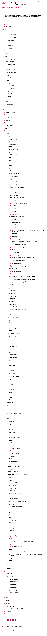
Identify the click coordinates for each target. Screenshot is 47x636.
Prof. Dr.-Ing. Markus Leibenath (15, 480)
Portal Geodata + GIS (10, 91)
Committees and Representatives (11, 112)
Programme (11, 314)
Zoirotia (11, 368)
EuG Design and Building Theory (13, 320)
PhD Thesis (12, 558)
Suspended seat (12, 367)
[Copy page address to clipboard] (15, 620)
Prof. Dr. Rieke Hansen (13, 426)
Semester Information (9, 598)
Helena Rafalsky (13, 296)
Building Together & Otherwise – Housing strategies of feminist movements (22, 279)
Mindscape (13, 445)
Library (12, 627)
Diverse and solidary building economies (18, 260)
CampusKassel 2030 (13, 354)
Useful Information (10, 106)
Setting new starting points (14, 284)
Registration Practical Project (11, 64)
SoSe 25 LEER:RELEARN (14, 195)
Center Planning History (14, 459)
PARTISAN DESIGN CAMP (15, 206)
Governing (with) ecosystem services (16, 499)
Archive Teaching (13, 144)
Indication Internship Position (11, 66)
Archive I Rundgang (10, 576)
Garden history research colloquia (15, 461)
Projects (10, 392)
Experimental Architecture (12, 34)
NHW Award (9, 77)
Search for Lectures (14, 626)
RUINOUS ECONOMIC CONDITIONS (17, 221)
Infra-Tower (12, 370)
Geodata (9, 96)
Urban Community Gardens (15, 453)
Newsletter (7, 600)
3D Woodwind (12, 371)
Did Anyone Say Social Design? (16, 246)
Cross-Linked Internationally (10, 27)
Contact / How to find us (13, 357)
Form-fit (11, 378)
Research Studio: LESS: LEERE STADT (17, 255)
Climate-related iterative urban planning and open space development (22, 541)
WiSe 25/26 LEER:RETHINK (14, 184)
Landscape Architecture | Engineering (14, 466)
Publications (11, 160)
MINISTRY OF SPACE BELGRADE (16, 225)
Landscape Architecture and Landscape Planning (13, 413)
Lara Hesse (12, 301)
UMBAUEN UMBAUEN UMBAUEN (16, 186)
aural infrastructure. (14, 176)
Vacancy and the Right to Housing (16, 179)
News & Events (11, 141)
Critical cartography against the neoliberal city (18, 244)
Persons (8, 400)
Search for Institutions (4, 628)
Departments (9, 133)
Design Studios (12, 386)
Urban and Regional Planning (11, 606)
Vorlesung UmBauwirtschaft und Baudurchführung (19, 266)
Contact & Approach (10, 402)
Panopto (13, 630)
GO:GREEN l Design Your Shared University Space (19, 213)
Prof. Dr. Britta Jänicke (14, 527)
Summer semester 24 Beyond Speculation (17, 216)
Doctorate (7, 51)
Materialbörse (9, 83)
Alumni (7, 107)
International (8, 120)
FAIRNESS (12, 552)
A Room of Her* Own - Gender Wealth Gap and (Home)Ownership (20, 281)
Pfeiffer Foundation (10, 125)
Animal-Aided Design (14, 451)
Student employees (13, 491)
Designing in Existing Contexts (13, 317)
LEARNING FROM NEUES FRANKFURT (17, 202)
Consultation (12, 389)
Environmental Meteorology (12, 520)
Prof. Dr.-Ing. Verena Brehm (14, 339)
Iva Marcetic (12, 291)
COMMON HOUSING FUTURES (16, 198)
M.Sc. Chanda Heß (13, 432)
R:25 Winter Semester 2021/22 (13, 592)
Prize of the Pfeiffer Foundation (12, 72)
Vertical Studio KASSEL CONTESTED (17, 236)
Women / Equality (8, 114)
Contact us (11, 463)
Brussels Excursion (14, 190)
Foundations (8, 123)
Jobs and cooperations (14, 557)
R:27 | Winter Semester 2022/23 (13, 589)
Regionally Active (8, 26)
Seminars (11, 384)
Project (11, 538)
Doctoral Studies (11, 157)
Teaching (9, 94)
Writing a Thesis (13, 435)
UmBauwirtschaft (14, 233)
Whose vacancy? (14, 192)
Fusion (7, 571)
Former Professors (8, 568)
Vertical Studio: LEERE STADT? (16, 252)
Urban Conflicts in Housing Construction (17, 273)
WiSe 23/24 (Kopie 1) (13, 328)
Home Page (10, 93)
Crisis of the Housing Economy (16, 271)
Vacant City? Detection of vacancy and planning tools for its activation (21, 282)
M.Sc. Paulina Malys (13, 488)
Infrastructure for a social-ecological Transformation (19, 247)
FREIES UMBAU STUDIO (15, 214)
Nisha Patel (12, 531)
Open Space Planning (11, 419)
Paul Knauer (12, 299)
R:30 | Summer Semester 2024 (13, 584)
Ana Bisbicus (12, 295)
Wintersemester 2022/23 (14, 268)
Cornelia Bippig (12, 490)
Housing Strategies (11, 50)
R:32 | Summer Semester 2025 (13, 581)
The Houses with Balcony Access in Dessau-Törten (18, 155)
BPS (6, 122)
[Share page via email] (8, 620)
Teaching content (12, 434)
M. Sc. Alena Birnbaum (14, 482)
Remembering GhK (11, 48)
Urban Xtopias (13, 450)
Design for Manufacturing (14, 376)
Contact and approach (6, 626)
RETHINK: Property (14, 189)
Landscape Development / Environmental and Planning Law (17, 474)
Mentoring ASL (9, 115)
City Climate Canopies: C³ (14, 373)
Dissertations (12, 456)
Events (10, 159)
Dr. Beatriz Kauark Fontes (14, 429)
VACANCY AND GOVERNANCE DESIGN (17, 187)
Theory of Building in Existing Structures (14, 46)
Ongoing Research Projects (14, 442)
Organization (6, 109)
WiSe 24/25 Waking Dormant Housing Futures (17, 197)
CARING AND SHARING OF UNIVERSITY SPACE (19, 229)
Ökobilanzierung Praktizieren (16, 263)
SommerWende (12, 355)
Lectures (11, 387)
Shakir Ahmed (12, 530)
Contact (10, 147)
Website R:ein (8, 613)
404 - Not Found (17, 7)
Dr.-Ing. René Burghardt (14, 485)
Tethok (11, 379)
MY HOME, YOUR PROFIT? (15, 222)
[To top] (43, 630)
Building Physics (10, 165)
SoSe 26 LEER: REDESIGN (14, 173)
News (10, 323)
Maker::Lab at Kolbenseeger (11, 85)
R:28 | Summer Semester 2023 (13, 587)
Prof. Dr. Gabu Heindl (13, 290)
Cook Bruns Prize (9, 74)
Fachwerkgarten (9, 99)
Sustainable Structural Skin (14, 365)
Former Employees (13, 511)
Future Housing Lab (11, 395)
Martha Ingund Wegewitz (14, 306)
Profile (5, 23)
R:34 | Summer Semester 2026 (13, 578)
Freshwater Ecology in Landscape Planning (15, 506)
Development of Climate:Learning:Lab (17, 536)
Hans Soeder (10, 43)
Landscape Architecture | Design (13, 464)
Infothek (5, 595)
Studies (5, 56)
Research (5, 29)
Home (8, 131)
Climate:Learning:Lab (13, 535)
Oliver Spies (12, 427)
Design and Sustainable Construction (14, 333)
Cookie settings (5, 631)
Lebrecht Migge (10, 42)
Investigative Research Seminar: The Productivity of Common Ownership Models (24, 241)
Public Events (6, 570)
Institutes (5, 128)
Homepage (11, 311)
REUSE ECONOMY (14, 181)
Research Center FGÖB (10, 32)
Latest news (11, 469)
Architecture (7, 130)
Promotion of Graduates (9, 53)
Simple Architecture (11, 35)
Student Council (8, 101)
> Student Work (13, 200)
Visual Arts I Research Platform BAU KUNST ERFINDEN (17, 309)
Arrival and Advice (10, 104)
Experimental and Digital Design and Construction (16, 344)
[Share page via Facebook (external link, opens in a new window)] (13, 620)
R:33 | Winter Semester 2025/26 (13, 579)
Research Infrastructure (9, 54)
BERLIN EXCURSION (14, 178)
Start (10, 522)
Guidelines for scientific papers (15, 437)
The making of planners (14, 498)
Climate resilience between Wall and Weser (18, 543)
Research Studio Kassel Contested (17, 239)
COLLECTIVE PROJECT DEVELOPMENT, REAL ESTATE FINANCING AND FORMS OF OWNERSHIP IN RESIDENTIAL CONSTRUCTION (27, 231)
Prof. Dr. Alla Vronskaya (14, 139)
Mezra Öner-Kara (13, 304)
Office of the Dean (8, 111)
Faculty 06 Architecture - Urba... (10, 7)
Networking (11, 458)
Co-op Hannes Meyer (13, 154)
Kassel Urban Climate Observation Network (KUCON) (18, 551)
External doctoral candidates (15, 493)
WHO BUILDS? (13, 182)
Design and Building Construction (13, 319)
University (3, 7)
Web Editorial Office (9, 611)
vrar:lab (8, 80)
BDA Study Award (9, 75)
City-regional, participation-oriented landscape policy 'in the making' (21, 496)
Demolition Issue (10, 45)
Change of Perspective (15, 443)
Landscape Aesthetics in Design (13, 471)
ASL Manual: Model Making (11, 88)
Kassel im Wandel (14, 265)
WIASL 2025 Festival (10, 117)
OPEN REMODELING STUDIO (16, 194)
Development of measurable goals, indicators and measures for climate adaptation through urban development (26, 555)
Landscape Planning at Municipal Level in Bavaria (18, 501)
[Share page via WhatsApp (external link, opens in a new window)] (10, 620)
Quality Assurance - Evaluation (10, 69)
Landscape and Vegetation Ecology (13, 504)
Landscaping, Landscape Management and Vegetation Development (19, 472)
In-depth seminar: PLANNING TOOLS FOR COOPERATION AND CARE (22, 257)
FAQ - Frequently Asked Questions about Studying (15, 59)
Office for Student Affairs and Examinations (13, 58)
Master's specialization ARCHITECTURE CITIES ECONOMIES (20, 171)
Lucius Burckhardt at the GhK (12, 37)
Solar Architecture (11, 40)
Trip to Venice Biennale (15, 249)
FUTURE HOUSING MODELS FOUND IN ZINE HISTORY (20, 203)
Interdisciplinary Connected (10, 24)
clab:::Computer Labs (10, 90)
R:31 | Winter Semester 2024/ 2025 (13, 582)
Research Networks (9, 31)
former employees (13, 163)
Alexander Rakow (13, 293)
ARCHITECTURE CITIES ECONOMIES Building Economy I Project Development (20, 167)
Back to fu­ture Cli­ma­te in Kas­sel (16, 546)
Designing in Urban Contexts (12, 335)
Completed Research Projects (15, 448)
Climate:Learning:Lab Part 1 (16, 544)
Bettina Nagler (12, 298)
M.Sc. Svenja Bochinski (14, 483)
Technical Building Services (12, 346)
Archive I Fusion (9, 573)
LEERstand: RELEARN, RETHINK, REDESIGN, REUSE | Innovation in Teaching (22, 276)
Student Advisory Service (10, 61)
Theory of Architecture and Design (13, 149)
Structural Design (10, 359)
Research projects (12, 514)
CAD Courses (9, 82)
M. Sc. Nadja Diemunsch (14, 487)
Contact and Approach (8, 614)
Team (10, 138)
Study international (9, 67)
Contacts (7, 597)
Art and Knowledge (11, 315)
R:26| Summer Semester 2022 (13, 590)
